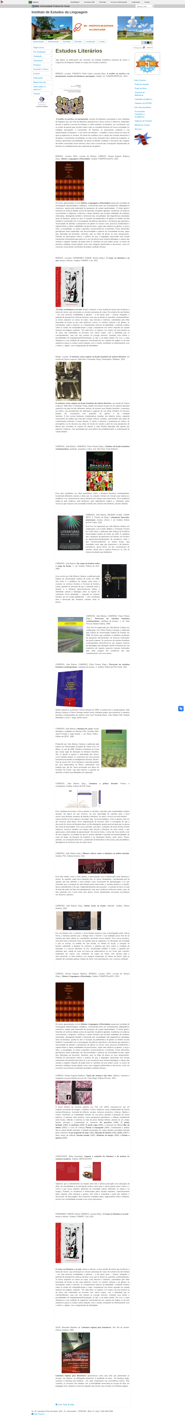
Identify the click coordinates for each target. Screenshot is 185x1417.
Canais (147, 2)
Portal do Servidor (142, 84)
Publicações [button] (38, 78)
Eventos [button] (36, 74)
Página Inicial (38, 48)
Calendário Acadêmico (143, 99)
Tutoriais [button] (36, 94)
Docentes (78, 42)
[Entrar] (2, 2)
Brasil (36, 2)
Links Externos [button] (140, 80)
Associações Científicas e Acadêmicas (140, 114)
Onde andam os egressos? (39, 88)
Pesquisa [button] (37, 65)
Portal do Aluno (141, 88)
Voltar (71, 1405)
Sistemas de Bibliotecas (140, 93)
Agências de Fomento (143, 121)
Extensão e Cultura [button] (40, 69)
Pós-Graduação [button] (39, 52)
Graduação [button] (37, 56)
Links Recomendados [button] (142, 107)
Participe (102, 2)
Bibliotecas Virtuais (142, 125)
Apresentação (38, 42)
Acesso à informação (119, 2)
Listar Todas (62, 1405)
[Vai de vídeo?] (143, 138)
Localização (90, 42)
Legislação (136, 2)
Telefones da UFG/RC (143, 103)
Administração (53, 42)
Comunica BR (89, 2)
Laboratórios (38, 61)
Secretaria (67, 42)
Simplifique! (74, 2)
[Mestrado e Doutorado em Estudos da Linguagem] (42, 102)
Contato (102, 42)
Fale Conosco (39, 1414)
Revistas (138, 129)
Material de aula (39, 82)
